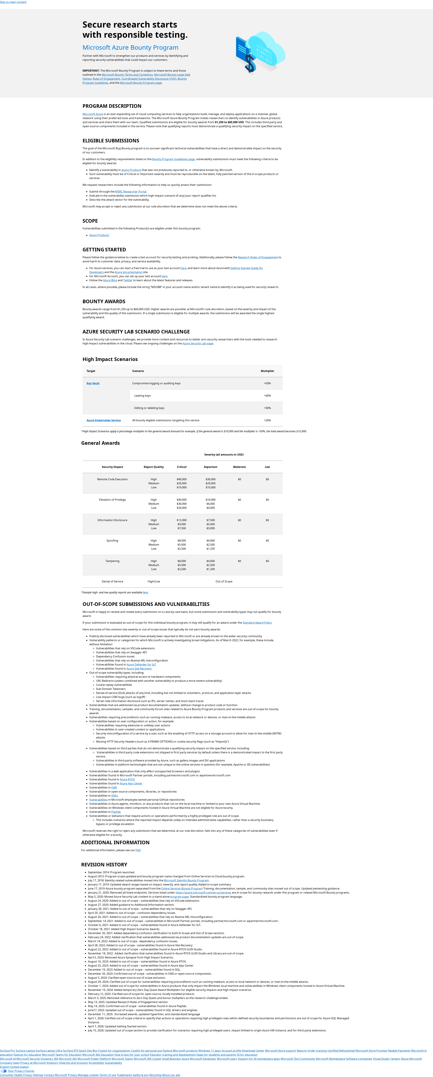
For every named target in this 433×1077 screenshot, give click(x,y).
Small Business (171, 1059)
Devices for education (27, 1055)
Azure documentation (129, 272)
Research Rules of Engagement (258, 257)
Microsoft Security (28, 1059)
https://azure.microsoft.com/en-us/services (203, 892)
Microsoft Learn (227, 1059)
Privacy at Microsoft (33, 1063)
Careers (395, 1059)
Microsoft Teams (122, 1059)
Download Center (253, 1051)
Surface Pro (7, 1051)
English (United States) (14, 1067)
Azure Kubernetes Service (104, 420)
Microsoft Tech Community (298, 1059)
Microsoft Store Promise (371, 1051)
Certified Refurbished (341, 1051)
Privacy (73, 1075)
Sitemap (38, 1075)
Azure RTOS (127, 779)
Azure (185, 1059)
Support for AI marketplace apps (259, 1059)
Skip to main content (13, 2)
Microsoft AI (8, 1059)
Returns (302, 1051)
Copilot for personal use (146, 1051)
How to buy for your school (131, 1055)
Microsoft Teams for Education (62, 1055)
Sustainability (113, 1063)
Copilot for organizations (114, 1051)
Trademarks (124, 1075)
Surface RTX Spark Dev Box (80, 1051)
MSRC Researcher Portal (130, 191)
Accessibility (96, 1063)
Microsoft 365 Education (98, 1055)
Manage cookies (88, 1075)
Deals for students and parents (216, 1055)
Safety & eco (141, 1075)
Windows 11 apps (209, 1051)
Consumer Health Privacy (16, 1075)
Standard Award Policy (257, 622)
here (183, 268)
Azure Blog (110, 280)
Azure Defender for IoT (141, 664)
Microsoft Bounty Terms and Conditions (127, 75)
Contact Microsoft (55, 1075)
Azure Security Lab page (198, 343)
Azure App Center (131, 783)
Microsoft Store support (280, 1051)
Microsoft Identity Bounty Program (186, 880)
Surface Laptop (25, 1051)
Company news (10, 1063)
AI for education (247, 1055)
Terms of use (107, 1075)
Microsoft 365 (68, 1059)
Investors (53, 1063)
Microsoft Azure (93, 114)
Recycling (155, 1075)
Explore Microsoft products (180, 1051)
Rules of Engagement (106, 79)
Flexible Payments (399, 1051)
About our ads (171, 1075)
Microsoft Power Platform (94, 1059)
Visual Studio (381, 1059)
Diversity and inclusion (73, 1063)
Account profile (231, 1051)
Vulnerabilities (98, 800)
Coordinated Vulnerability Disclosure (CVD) (148, 79)
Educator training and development (173, 1055)
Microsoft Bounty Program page (141, 83)
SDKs (114, 795)
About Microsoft (411, 1059)
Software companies (359, 1059)
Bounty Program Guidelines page (173, 159)
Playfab (116, 812)
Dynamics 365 (49, 1059)
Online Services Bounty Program (182, 888)
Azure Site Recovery (139, 668)
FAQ (138, 850)
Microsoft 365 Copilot (147, 1059)
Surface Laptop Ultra (49, 1051)
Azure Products (131, 170)
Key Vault (93, 383)
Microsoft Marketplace (330, 1059)
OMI (114, 787)
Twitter (127, 280)
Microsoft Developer (203, 1059)
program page (179, 896)
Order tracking (317, 1051)
